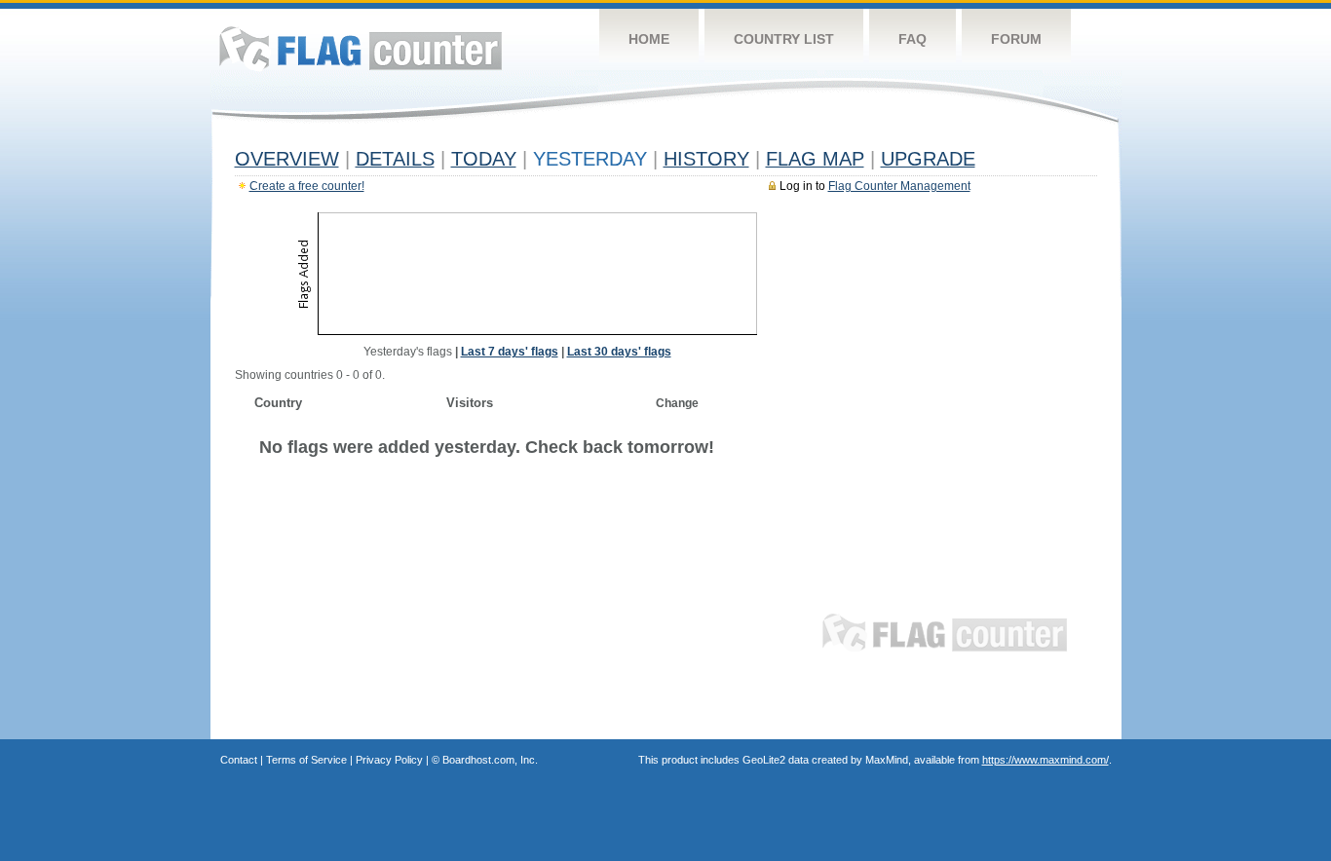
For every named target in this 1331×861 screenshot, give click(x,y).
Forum (1016, 39)
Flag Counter (360, 48)
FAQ (912, 39)
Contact (238, 760)
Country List (784, 39)
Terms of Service (306, 760)
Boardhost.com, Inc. (490, 760)
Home (648, 39)
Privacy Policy (389, 760)
